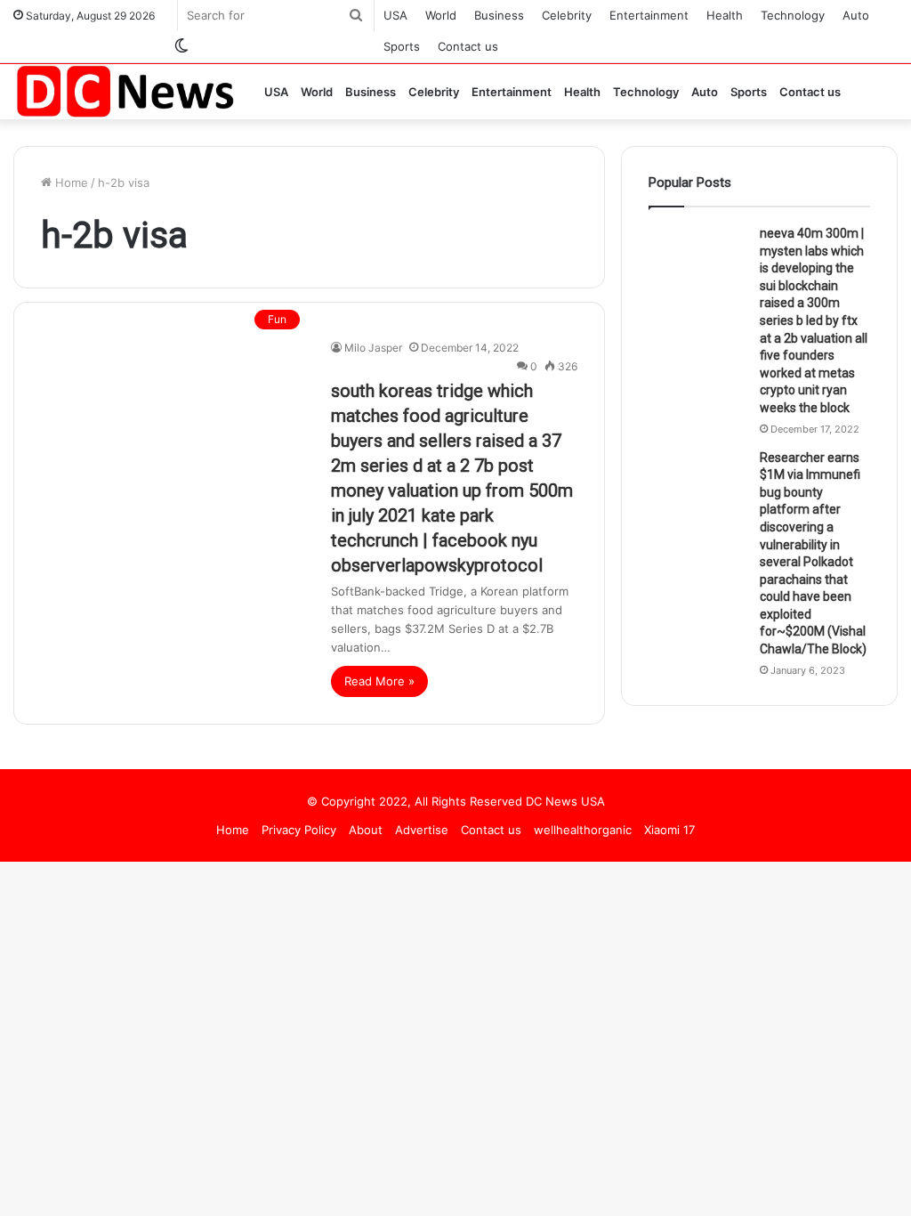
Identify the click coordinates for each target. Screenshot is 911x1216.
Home (70, 182)
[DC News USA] (124, 91)
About (366, 830)
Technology (793, 15)
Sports (401, 46)
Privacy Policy (299, 830)
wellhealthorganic (583, 830)
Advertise (421, 830)
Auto (855, 15)
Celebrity (567, 15)
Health (724, 15)
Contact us (468, 46)
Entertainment (649, 15)
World (440, 15)
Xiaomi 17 (669, 830)
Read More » (379, 681)
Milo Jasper (373, 347)
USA (395, 15)
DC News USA (565, 801)
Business (499, 15)
